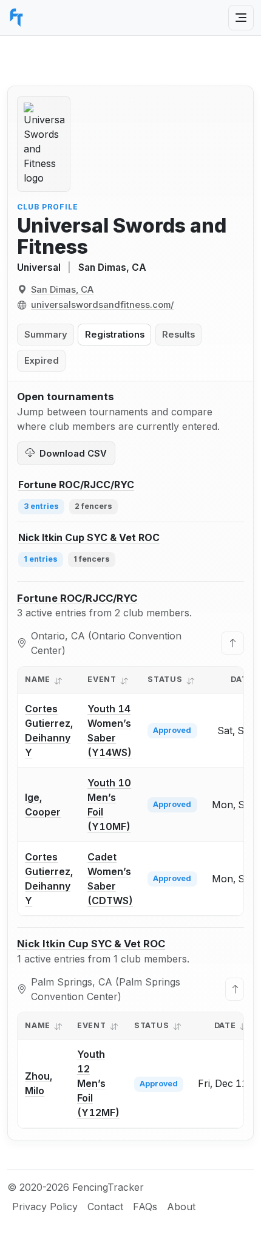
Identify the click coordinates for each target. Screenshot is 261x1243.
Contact (105, 1206)
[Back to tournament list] (232, 643)
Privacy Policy (45, 1206)
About (181, 1206)
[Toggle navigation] (241, 17)
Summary (45, 334)
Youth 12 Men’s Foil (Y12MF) (98, 1083)
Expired (41, 360)
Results (178, 334)
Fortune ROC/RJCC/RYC (77, 598)
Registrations (114, 334)
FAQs (145, 1206)
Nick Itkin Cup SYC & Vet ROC (91, 944)
